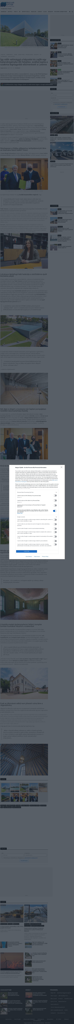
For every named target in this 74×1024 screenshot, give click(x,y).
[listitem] (37, 492)
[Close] (62, 467)
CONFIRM (26, 551)
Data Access (37, 556)
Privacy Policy (45, 556)
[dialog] (37, 512)
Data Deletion (29, 556)
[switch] (55, 495)
